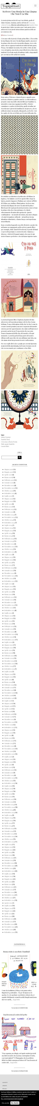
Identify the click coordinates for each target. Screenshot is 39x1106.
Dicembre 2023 (9, 544)
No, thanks (15, 1103)
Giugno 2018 (8, 703)
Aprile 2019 (8, 680)
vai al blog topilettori (19, 1071)
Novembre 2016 (9, 749)
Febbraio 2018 (8, 714)
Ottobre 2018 (8, 695)
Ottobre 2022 (8, 578)
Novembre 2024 (9, 517)
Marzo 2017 (8, 738)
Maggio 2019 (8, 677)
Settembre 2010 (9, 932)
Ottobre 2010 (8, 929)
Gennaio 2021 (8, 629)
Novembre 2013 (9, 836)
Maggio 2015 (8, 791)
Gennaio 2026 (8, 483)
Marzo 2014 (8, 826)
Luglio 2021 (8, 613)
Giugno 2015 (8, 788)
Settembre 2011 (9, 900)
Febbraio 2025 (8, 509)
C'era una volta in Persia (9, 442)
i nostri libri (5, 446)
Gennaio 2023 (8, 570)
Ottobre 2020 (8, 637)
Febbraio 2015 (8, 799)
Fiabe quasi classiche (8, 444)
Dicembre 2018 (9, 690)
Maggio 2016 (8, 762)
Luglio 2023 (8, 554)
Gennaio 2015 (8, 802)
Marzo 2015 (8, 797)
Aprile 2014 (8, 823)
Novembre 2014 (9, 807)
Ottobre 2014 (8, 810)
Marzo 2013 (8, 855)
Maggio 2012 (8, 879)
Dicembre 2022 (9, 573)
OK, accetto (5, 1103)
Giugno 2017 (8, 730)
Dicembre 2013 (9, 834)
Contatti (5, 1082)
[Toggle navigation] (35, 5)
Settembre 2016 (9, 754)
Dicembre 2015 (9, 775)
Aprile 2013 (8, 852)
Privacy (4, 1088)
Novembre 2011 (9, 895)
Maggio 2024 (8, 531)
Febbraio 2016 (8, 770)
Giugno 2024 (8, 528)
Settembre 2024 (9, 523)
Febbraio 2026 (9, 480)
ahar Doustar (8, 35)
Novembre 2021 (9, 605)
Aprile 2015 (8, 794)
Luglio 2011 (8, 906)
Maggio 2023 (8, 560)
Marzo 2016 (8, 767)
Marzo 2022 (8, 594)
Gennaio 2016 (8, 773)
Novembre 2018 (9, 693)
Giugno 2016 (8, 759)
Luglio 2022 (8, 584)
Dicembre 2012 (9, 863)
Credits (4, 1085)
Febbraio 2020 (9, 656)
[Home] (10, 5)
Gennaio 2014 (8, 831)
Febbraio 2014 (8, 828)
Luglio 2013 (8, 844)
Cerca (20, 457)
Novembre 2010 (9, 927)
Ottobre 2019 (8, 666)
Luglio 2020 (8, 642)
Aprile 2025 (8, 504)
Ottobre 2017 (8, 725)
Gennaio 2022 (8, 600)
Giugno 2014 (8, 818)
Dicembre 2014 (9, 804)
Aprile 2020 (8, 650)
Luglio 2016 (8, 757)
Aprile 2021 (8, 621)
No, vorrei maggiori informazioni (12, 1099)
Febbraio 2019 (8, 685)
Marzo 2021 (8, 624)
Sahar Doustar (6, 437)
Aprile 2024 (8, 533)
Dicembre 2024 (9, 515)
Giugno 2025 (8, 499)
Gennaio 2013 (8, 860)
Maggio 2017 (8, 733)
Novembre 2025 (9, 488)
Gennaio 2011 (8, 922)
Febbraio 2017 (8, 741)
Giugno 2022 (8, 586)
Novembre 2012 (9, 866)
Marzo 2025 (8, 507)
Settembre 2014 (9, 812)
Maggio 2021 (8, 618)
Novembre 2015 (9, 778)
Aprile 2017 (7, 735)
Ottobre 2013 (8, 839)
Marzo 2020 (8, 653)
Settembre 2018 (9, 698)
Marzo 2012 (8, 884)
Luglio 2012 (8, 874)
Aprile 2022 (8, 592)
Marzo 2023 (8, 565)
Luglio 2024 (8, 525)
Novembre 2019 (9, 664)
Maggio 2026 (8, 472)
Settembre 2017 (9, 727)
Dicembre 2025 (9, 485)
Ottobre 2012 (8, 868)
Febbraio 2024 (9, 539)
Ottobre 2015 (8, 781)
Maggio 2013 (8, 850)
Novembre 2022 (9, 576)
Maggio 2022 (8, 589)
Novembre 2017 (9, 722)
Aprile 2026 (8, 475)
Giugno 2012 (8, 876)
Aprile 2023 (8, 562)
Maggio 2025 (8, 501)
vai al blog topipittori (20, 1008)
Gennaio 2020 (8, 658)
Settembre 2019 (9, 669)
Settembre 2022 (9, 581)
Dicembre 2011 (9, 892)
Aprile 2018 (8, 709)
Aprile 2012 (8, 882)
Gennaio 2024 (8, 541)
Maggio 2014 (8, 820)
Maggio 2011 (8, 911)
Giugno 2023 (8, 557)
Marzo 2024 (8, 536)
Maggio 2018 (8, 706)
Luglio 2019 (8, 671)
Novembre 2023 (9, 546)
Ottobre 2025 (8, 491)
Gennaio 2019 (8, 687)
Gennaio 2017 (8, 743)
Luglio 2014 (8, 815)
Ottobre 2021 (8, 608)
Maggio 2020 (8, 648)
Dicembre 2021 (9, 602)
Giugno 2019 (8, 674)
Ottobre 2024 (8, 520)
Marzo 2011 (8, 916)
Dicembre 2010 (9, 924)
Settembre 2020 (9, 640)
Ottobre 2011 (8, 898)
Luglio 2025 (8, 496)
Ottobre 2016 (8, 751)
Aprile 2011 (7, 914)
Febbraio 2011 (8, 919)
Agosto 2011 (8, 903)
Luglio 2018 (8, 701)
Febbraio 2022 (9, 597)
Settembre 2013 (9, 842)
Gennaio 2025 (8, 512)
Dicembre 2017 (9, 719)
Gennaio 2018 (8, 717)
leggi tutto (16, 1000)
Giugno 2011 (8, 908)
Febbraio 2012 (8, 887)
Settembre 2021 (9, 610)
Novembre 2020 (9, 634)
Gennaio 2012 (8, 890)
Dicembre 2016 (9, 746)
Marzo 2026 (8, 477)
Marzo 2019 (8, 682)
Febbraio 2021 (8, 626)
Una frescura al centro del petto (15, 1015)
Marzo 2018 (8, 711)
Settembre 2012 (9, 871)
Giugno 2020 (8, 645)
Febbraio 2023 (8, 568)
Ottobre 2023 (8, 549)
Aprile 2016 (8, 765)
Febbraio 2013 (8, 858)
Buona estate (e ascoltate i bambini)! (16, 952)
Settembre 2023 (9, 552)
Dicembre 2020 (9, 632)
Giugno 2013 (8, 847)
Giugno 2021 (8, 616)
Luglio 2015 (8, 786)
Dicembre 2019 (9, 661)
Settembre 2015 (9, 783)
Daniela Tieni (33, 25)
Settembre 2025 (9, 493)
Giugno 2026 (8, 469)
